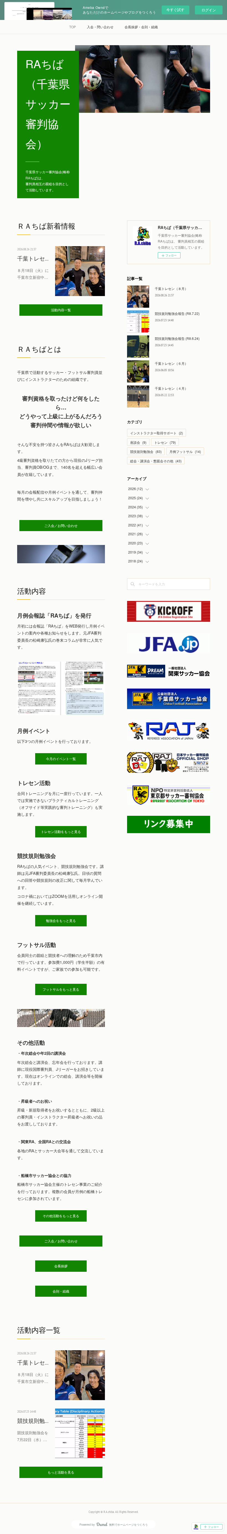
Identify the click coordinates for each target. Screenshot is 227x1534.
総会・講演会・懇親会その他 (156, 460)
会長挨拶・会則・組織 (141, 26)
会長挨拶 (61, 1266)
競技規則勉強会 (146, 451)
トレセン (165, 442)
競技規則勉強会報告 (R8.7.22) (177, 313)
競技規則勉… (32, 1421)
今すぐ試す (175, 9)
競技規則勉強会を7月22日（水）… (32, 1436)
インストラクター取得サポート (156, 432)
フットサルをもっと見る (61, 989)
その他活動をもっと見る (61, 1216)
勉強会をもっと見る (61, 921)
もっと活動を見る (61, 1472)
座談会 (138, 442)
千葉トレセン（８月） (171, 288)
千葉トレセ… (32, 258)
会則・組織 (61, 1291)
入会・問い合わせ (100, 26)
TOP (72, 26)
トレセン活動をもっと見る (61, 832)
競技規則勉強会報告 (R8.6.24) (177, 338)
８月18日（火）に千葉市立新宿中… (33, 273)
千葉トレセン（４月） (171, 388)
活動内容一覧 (61, 310)
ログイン (209, 9)
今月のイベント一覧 (61, 759)
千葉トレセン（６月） (171, 363)
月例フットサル (185, 451)
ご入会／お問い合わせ (61, 526)
